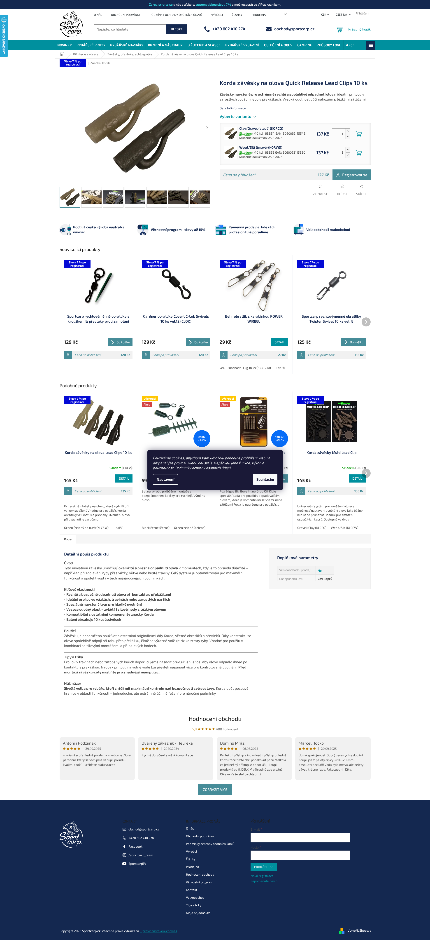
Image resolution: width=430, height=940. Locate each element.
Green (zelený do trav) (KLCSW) (86, 528)
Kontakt (191, 890)
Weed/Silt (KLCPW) (344, 528)
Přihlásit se (263, 867)
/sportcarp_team (140, 855)
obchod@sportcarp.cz (143, 829)
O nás (98, 14)
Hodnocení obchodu (215, 718)
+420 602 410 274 (141, 838)
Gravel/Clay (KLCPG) (311, 528)
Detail (279, 342)
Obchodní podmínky (126, 14)
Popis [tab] (68, 539)
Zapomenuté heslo (264, 881)
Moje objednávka (198, 913)
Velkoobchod (195, 897)
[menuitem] (64, 45)
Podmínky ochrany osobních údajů (202, 468)
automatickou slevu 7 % (213, 4)
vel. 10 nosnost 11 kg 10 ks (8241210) (245, 368)
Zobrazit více (215, 789)
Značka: (100, 63)
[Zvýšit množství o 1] (348, 131)
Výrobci (217, 14)
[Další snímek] (207, 128)
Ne (320, 570)
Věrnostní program (199, 882)
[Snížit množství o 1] (348, 136)
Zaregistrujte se (161, 4)
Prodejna (258, 14)
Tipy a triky (193, 905)
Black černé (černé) (156, 528)
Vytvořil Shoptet (359, 930)
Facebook (135, 846)
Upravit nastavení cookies (158, 931)
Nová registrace (262, 876)
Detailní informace (233, 108)
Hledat (176, 29)
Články (237, 14)
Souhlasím (265, 479)
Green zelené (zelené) (189, 528)
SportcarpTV (137, 863)
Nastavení (165, 479)
